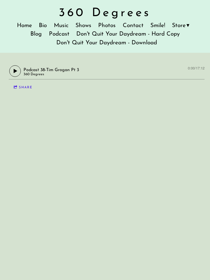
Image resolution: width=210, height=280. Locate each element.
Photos (107, 25)
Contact (133, 25)
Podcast (59, 34)
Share (26, 87)
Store (179, 25)
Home (24, 25)
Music (61, 25)
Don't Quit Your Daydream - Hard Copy (128, 34)
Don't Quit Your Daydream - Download (106, 43)
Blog (36, 34)
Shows (83, 25)
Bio (43, 25)
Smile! (157, 25)
